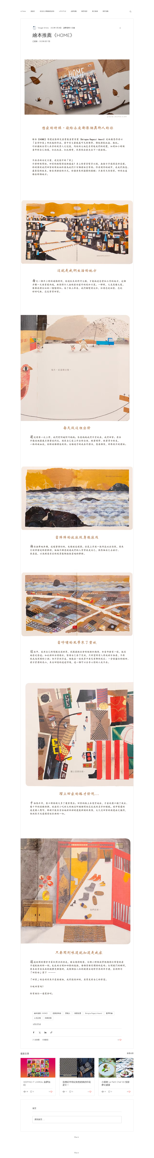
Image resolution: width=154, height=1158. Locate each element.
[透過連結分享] (51, 1032)
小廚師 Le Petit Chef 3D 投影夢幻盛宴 (116, 1083)
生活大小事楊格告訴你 (47, 11)
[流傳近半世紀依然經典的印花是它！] (77, 1068)
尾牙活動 (105, 11)
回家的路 (48, 1018)
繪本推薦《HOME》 (41, 1013)
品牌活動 (74, 11)
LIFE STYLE (62, 11)
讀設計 (33, 11)
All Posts (23, 11)
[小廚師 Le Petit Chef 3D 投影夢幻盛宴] (116, 1068)
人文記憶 (37, 1018)
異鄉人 (67, 1013)
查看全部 (130, 1053)
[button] (130, 11)
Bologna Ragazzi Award (93, 1013)
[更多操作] (120, 27)
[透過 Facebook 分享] (33, 1032)
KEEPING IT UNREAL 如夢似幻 (36, 1083)
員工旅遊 (95, 11)
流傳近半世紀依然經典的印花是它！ (77, 1083)
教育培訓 (84, 11)
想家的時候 (57, 1013)
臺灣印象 (109, 1013)
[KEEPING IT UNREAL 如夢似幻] (38, 1068)
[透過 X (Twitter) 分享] (39, 1032)
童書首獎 (77, 1013)
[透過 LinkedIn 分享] (45, 1032)
